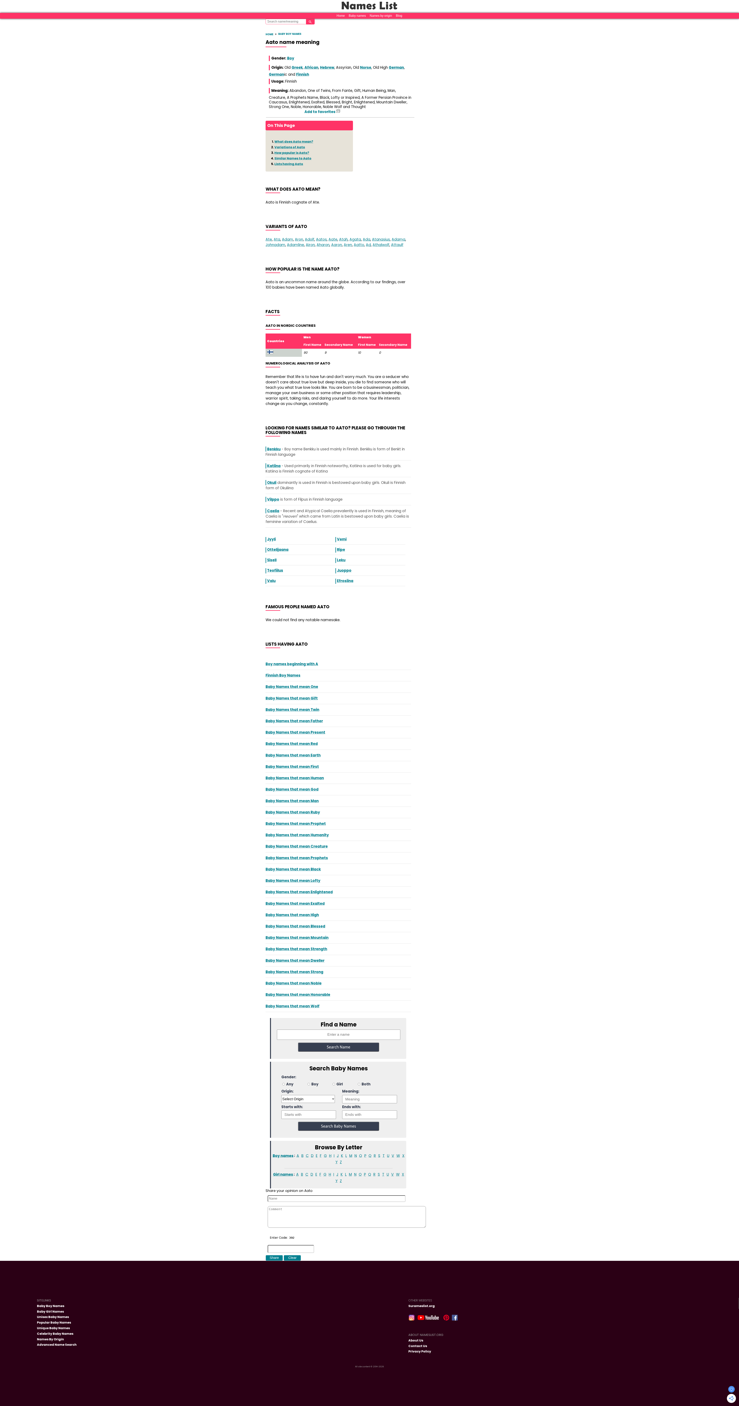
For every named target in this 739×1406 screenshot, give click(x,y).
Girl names (283, 1174)
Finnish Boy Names (283, 675)
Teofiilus (275, 570)
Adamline (295, 244)
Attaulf (397, 244)
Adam (287, 239)
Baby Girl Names (50, 1311)
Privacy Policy (419, 1351)
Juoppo (344, 570)
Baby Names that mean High (292, 915)
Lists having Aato (288, 164)
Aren (348, 244)
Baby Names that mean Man (292, 801)
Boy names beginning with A (292, 664)
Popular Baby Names (54, 1322)
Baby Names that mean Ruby (293, 812)
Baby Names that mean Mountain (297, 937)
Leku (341, 560)
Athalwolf (381, 244)
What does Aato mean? (293, 141)
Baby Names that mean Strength (296, 949)
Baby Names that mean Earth (293, 755)
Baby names (357, 15)
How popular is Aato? (291, 153)
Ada (366, 239)
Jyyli (271, 539)
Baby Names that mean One (292, 686)
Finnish (302, 74)
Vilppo (273, 499)
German (396, 67)
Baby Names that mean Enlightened (299, 892)
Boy (290, 58)
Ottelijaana (277, 549)
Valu (271, 580)
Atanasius (381, 239)
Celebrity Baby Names (55, 1333)
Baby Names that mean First (292, 766)
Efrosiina (345, 580)
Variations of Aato (289, 147)
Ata (277, 239)
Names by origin (381, 15)
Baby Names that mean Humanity (297, 835)
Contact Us (417, 1346)
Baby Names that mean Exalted (295, 903)
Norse (365, 67)
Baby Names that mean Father (294, 721)
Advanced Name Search (57, 1344)
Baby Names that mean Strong (294, 971)
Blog (399, 15)
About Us (415, 1340)
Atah (343, 239)
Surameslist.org (421, 1306)
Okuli (271, 482)
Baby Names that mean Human (295, 778)
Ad (368, 244)
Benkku (274, 449)
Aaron (336, 244)
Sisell (272, 560)
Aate (333, 239)
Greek (297, 67)
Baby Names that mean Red (292, 743)
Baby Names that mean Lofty (293, 880)
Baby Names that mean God (292, 789)
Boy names (283, 1155)
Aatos (321, 239)
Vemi (342, 539)
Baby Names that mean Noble (294, 983)
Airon (310, 244)
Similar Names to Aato (292, 158)
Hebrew (327, 67)
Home (341, 15)
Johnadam (275, 244)
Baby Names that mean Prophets (297, 858)
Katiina (274, 465)
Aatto (359, 244)
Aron (299, 239)
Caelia (273, 511)
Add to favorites (320, 111)
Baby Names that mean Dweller (295, 960)
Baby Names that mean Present (295, 732)
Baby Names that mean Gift (292, 698)
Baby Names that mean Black (293, 869)
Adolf (309, 239)
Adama (398, 239)
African (311, 67)
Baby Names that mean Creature (297, 846)
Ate (269, 239)
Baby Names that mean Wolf (292, 1006)
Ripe (341, 549)
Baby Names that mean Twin (292, 709)
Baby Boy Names (289, 34)
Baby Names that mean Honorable (298, 994)
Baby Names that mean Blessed (295, 926)
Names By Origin (50, 1339)
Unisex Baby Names (53, 1317)
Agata (355, 239)
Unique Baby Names (53, 1328)
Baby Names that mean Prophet (296, 823)
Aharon (323, 244)
